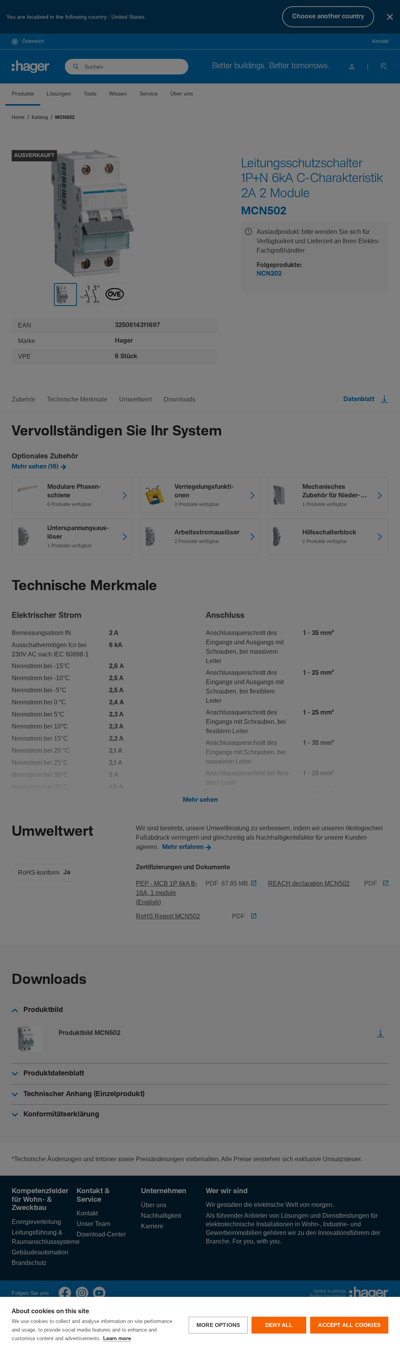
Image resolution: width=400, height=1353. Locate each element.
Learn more (117, 1338)
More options (218, 1325)
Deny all (279, 1325)
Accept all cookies (349, 1325)
